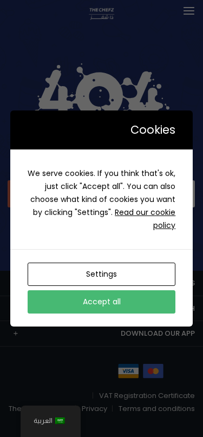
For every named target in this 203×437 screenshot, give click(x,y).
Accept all (102, 301)
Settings (101, 274)
